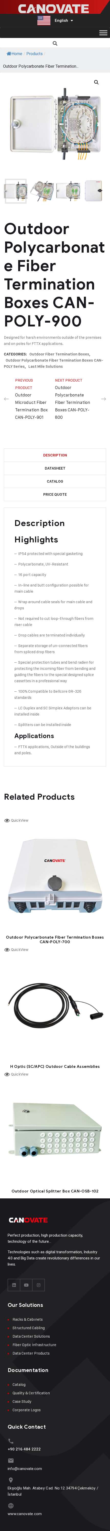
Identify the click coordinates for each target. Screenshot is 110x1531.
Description (55, 455)
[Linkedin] (14, 1285)
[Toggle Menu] (103, 33)
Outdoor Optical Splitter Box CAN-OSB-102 (55, 1191)
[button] (55, 43)
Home (17, 53)
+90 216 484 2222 (24, 1449)
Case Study (22, 1401)
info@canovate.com (25, 1468)
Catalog (55, 481)
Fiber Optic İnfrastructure (34, 1344)
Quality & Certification (31, 1392)
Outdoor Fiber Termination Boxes (59, 354)
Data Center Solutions (31, 1336)
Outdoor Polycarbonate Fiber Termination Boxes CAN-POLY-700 (55, 939)
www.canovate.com (25, 1514)
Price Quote (55, 494)
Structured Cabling (29, 1327)
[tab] (55, 455)
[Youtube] (26, 1285)
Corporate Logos (27, 1409)
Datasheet (55, 468)
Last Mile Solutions (45, 366)
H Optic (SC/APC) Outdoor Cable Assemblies (55, 1066)
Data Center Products (31, 1353)
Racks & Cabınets (28, 1319)
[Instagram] (38, 1285)
